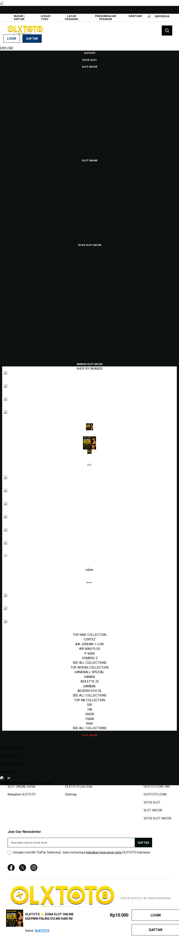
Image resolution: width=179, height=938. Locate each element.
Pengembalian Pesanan (105, 18)
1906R (89, 719)
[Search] (167, 31)
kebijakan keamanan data (104, 852)
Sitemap (71, 794)
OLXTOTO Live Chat (78, 786)
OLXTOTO (42, 930)
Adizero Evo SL (89, 691)
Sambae (89, 686)
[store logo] (25, 29)
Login (11, 38)
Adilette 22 (89, 681)
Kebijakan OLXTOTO (22, 794)
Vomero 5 (89, 658)
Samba (89, 677)
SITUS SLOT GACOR (157, 818)
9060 (89, 723)
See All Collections (90, 663)
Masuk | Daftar (19, 18)
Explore (6, 48)
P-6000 (89, 653)
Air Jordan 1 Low (89, 644)
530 (89, 705)
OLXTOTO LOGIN (155, 794)
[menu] (89, 394)
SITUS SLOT (152, 802)
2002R (89, 714)
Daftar (32, 38)
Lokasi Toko (45, 18)
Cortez (90, 639)
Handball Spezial (89, 672)
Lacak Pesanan (71, 18)
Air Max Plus (89, 649)
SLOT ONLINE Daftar (22, 786)
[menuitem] (89, 52)
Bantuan (135, 16)
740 (89, 710)
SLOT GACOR (153, 810)
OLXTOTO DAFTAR (157, 786)
